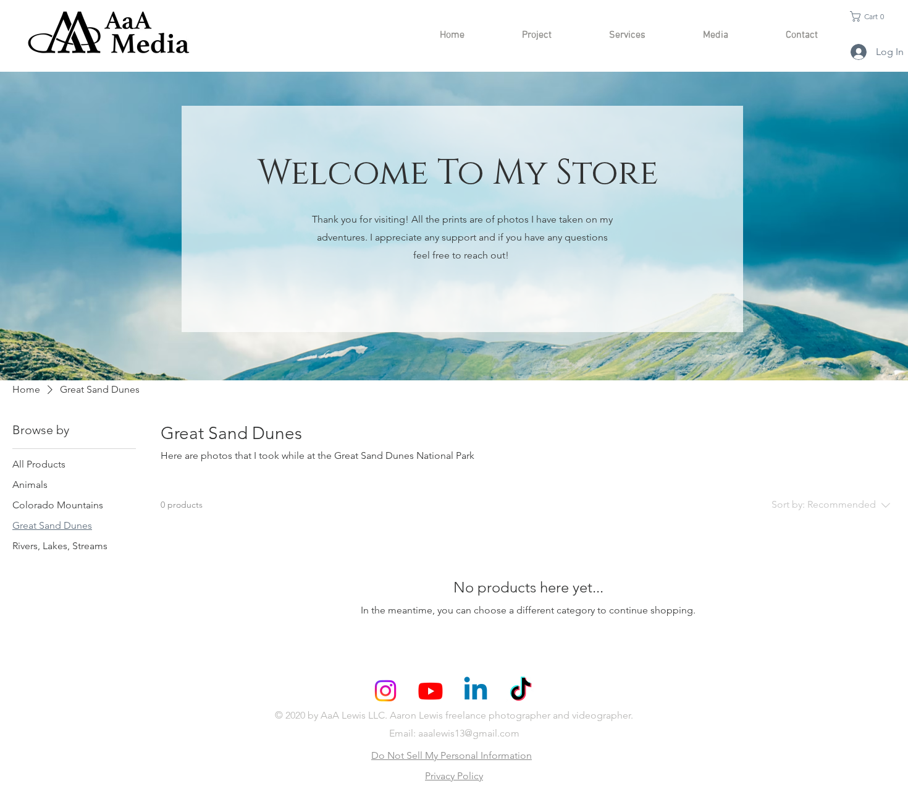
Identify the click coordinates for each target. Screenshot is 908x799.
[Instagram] (385, 691)
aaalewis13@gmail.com (468, 733)
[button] (870, 16)
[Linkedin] (475, 691)
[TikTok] (521, 691)
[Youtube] (430, 691)
